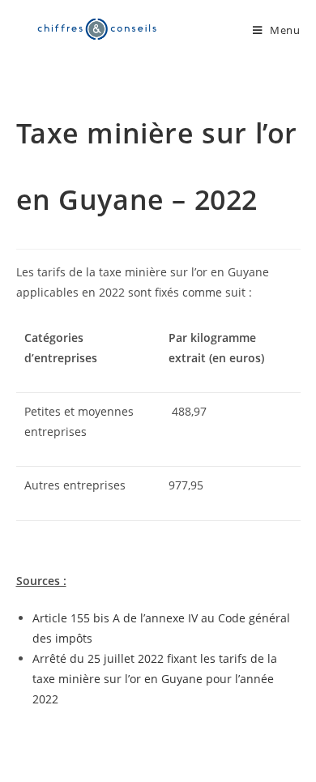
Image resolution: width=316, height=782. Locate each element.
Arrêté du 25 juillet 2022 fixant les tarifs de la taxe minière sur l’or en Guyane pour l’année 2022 (154, 679)
